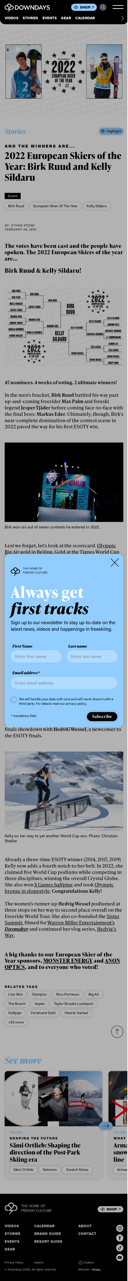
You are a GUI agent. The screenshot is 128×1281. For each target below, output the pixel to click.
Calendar (85, 18)
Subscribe (100, 719)
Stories (30, 18)
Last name (76, 649)
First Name (22, 649)
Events (49, 18)
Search (101, 7)
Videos (11, 18)
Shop (83, 7)
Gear (66, 18)
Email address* (26, 676)
